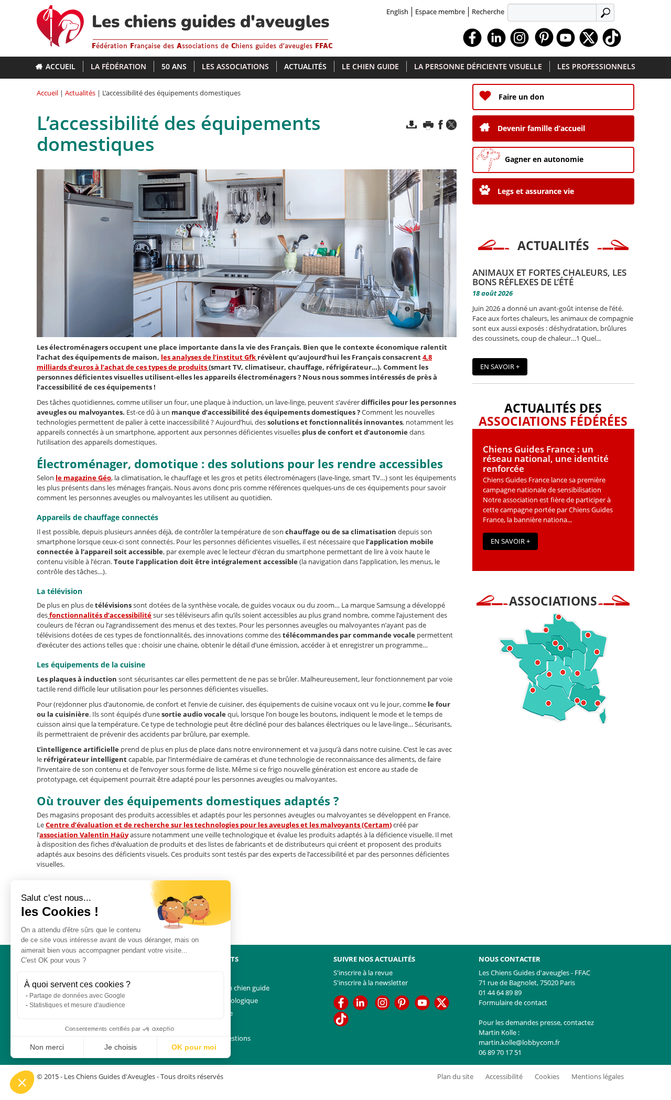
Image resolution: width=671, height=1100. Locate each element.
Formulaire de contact (513, 1002)
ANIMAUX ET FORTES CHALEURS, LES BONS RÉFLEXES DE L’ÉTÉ (549, 277)
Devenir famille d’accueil (541, 128)
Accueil (60, 66)
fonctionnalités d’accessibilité (100, 615)
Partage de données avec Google (77, 995)
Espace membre (440, 11)
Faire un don (521, 97)
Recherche (488, 11)
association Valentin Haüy (83, 834)
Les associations (235, 66)
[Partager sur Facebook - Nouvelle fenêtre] (440, 125)
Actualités (305, 66)
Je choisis (120, 1047)
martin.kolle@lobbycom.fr (519, 1042)
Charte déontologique (223, 1000)
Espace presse (211, 1013)
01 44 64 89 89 (500, 992)
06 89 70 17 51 (500, 1052)
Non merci (47, 1047)
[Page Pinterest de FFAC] (544, 36)
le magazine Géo (83, 477)
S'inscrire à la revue (363, 972)
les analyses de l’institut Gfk (208, 357)
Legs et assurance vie (535, 191)
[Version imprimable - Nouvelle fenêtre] (428, 125)
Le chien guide (370, 66)
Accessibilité (504, 1076)
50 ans (174, 66)
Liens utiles (206, 975)
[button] (22, 1082)
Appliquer (607, 12)
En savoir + (500, 366)
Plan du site (207, 1025)
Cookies (547, 1076)
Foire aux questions (220, 1038)
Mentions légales (597, 1076)
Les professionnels (596, 66)
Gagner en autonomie (544, 159)
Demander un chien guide (229, 988)
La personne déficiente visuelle (478, 66)
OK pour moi (194, 1047)
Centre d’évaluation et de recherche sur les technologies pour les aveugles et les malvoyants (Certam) (219, 824)
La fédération (118, 66)
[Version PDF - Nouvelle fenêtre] (411, 125)
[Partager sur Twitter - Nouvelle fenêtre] (451, 125)
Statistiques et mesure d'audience (77, 1005)
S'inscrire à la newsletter (370, 982)
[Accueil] (64, 23)
